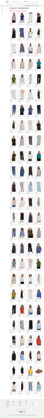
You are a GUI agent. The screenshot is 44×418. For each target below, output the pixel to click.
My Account (33, 1)
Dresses (32, 415)
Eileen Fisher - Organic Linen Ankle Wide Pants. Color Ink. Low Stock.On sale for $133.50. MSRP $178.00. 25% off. (14, 311)
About (25, 402)
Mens (13, 403)
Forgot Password (8, 402)
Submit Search (18, 5)
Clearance (32, 3)
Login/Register (20, 402)
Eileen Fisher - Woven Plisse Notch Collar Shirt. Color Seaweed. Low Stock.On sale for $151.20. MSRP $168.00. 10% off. (14, 142)
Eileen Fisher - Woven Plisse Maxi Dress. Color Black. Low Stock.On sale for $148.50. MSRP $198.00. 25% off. (22, 296)
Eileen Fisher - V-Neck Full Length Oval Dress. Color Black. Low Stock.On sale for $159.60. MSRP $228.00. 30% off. (22, 388)
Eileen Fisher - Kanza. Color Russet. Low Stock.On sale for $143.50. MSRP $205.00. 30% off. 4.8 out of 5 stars (39, 373)
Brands (37, 3)
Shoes (7, 3)
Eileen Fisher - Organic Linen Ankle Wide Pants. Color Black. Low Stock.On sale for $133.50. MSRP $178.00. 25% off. (30, 327)
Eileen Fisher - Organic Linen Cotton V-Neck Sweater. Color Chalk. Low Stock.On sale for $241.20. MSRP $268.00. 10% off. (14, 204)
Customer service (34, 1)
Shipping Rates (7, 403)
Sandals (30, 415)
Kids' (29, 3)
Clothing (10, 3)
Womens (13, 402)
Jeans (33, 415)
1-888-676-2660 (25, 1)
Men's (26, 3)
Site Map (26, 403)
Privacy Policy (21, 409)
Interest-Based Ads (25, 409)
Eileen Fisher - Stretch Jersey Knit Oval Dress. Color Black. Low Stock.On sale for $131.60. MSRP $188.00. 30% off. (30, 357)
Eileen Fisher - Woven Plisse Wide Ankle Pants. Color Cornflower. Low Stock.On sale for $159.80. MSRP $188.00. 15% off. (14, 235)
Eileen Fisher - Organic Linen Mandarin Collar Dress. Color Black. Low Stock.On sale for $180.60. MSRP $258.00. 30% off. (14, 373)
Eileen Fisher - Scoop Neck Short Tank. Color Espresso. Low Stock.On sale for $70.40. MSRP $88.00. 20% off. (30, 235)
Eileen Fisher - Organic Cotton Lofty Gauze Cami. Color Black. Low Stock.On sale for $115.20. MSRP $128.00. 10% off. (39, 19)
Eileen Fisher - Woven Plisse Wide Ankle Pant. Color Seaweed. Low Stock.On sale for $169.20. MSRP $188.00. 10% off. (22, 158)
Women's (22, 3)
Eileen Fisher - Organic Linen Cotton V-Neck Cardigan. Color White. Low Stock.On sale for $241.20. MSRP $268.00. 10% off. (39, 219)
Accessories (18, 3)
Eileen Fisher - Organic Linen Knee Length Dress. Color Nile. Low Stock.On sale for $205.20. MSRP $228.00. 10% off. (14, 219)
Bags (14, 3)
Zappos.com (18, 415)
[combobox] (12, 5)
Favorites (36, 1)
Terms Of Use (18, 409)
